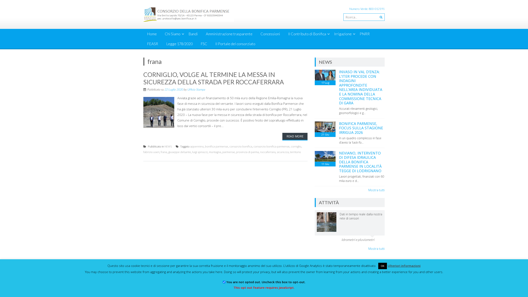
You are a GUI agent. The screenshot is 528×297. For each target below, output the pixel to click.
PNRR (365, 34)
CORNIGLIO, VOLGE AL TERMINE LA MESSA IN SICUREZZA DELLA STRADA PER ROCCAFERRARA (213, 78)
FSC (204, 43)
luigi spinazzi (200, 152)
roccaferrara (268, 152)
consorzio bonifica (240, 146)
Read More (294, 136)
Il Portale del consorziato (235, 43)
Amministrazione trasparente (229, 34)
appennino (197, 146)
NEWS (168, 146)
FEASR (152, 43)
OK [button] (382, 266)
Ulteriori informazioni (404, 266)
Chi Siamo (172, 34)
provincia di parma (247, 152)
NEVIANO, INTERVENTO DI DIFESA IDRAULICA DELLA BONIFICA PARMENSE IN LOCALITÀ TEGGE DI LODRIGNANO (360, 162)
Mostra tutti (376, 190)
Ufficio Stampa (196, 89)
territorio (295, 152)
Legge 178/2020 (179, 43)
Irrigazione (343, 34)
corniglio (296, 146)
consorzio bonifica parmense (271, 146)
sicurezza (283, 152)
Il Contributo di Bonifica (307, 34)
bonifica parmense (216, 146)
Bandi (193, 34)
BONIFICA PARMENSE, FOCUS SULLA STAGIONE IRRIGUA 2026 (361, 128)
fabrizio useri (151, 152)
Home (152, 34)
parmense (228, 152)
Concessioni (270, 34)
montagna (215, 152)
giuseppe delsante (179, 152)
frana (164, 152)
